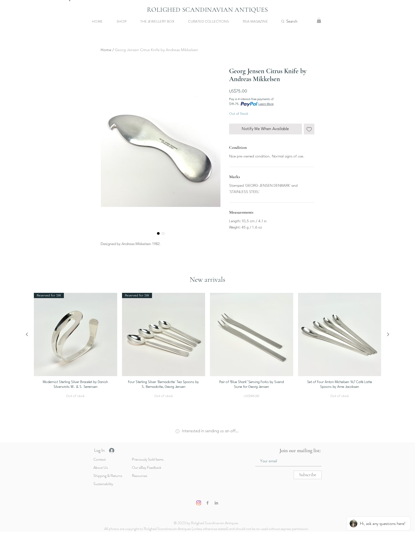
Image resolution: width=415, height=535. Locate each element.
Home (106, 50)
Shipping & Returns (107, 475)
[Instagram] (198, 502)
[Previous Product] (27, 334)
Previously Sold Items (148, 459)
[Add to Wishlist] (309, 129)
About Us (100, 467)
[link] (319, 20)
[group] (207, 348)
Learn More (266, 104)
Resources (139, 475)
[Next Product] (388, 334)
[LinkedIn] (216, 502)
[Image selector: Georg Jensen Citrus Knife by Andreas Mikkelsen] (158, 233)
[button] (127, 21)
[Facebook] (207, 502)
